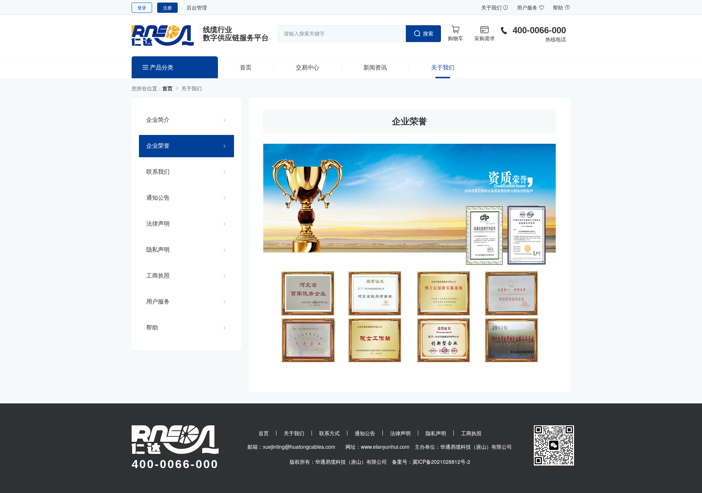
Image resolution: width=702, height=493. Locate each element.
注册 (167, 7)
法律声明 (158, 223)
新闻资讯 (375, 67)
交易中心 (307, 67)
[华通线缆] (165, 35)
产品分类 (160, 67)
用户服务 (528, 7)
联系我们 (158, 171)
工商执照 (158, 275)
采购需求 (484, 38)
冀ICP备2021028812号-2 (441, 461)
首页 (246, 67)
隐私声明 (158, 249)
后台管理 (196, 7)
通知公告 (158, 197)
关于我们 (492, 7)
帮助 (559, 7)
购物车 (455, 38)
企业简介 (158, 120)
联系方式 (329, 433)
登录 (141, 7)
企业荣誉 (158, 145)
